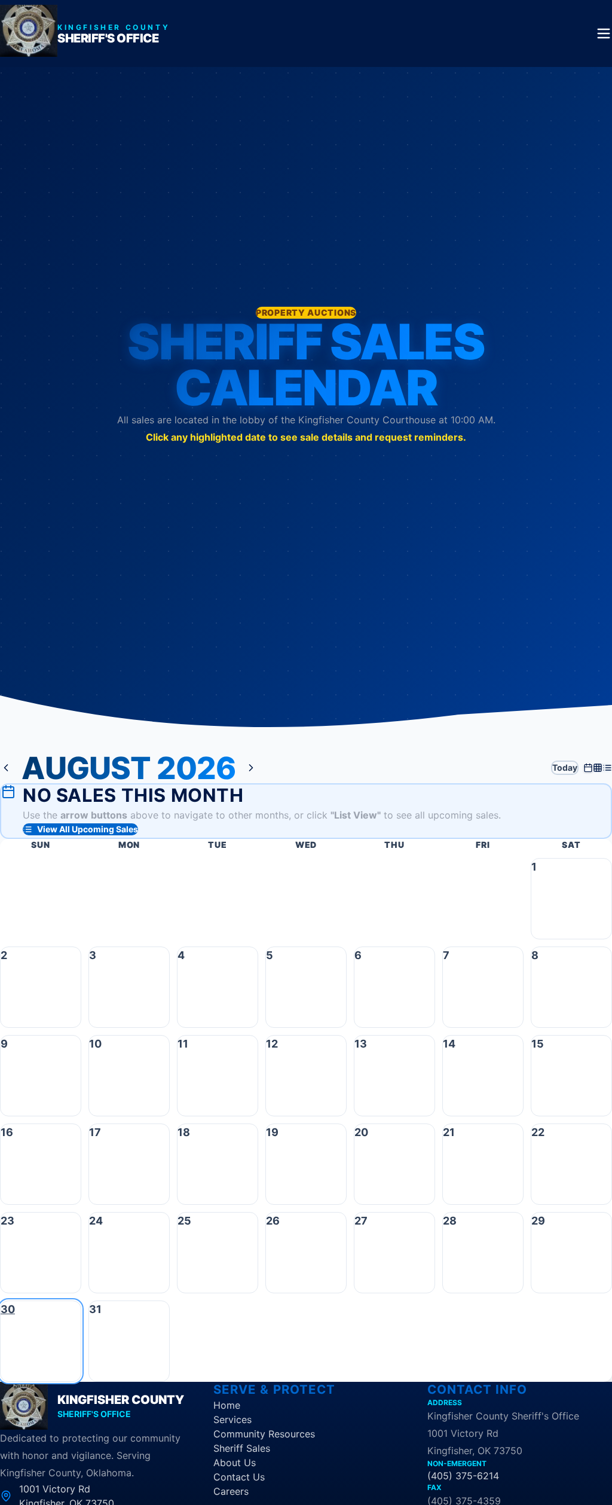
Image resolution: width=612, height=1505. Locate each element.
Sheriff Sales (241, 1448)
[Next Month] (251, 768)
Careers (231, 1491)
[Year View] (597, 768)
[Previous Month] (6, 768)
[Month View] (588, 768)
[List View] (607, 768)
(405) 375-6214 (463, 1476)
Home (226, 1405)
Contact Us (239, 1477)
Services (232, 1419)
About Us (234, 1463)
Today (564, 767)
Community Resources (264, 1434)
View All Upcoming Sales (87, 829)
